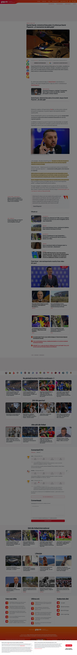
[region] (38, 647)
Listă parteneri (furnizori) (38, 648)
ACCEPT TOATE (68, 645)
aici (30, 649)
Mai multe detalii (22, 645)
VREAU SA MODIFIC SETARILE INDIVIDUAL (69, 649)
